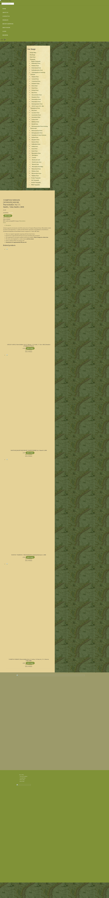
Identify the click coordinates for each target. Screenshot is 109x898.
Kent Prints (34, 110)
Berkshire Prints (35, 65)
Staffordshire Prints (36, 144)
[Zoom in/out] (1, 883)
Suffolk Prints (35, 146)
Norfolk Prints (35, 124)
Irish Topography (35, 180)
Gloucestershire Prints (37, 94)
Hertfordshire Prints (36, 101)
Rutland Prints (35, 137)
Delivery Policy (22, 779)
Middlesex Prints (35, 121)
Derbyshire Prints (35, 83)
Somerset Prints (35, 142)
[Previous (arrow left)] (1, 885)
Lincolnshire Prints (36, 117)
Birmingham (35, 155)
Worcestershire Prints (36, 173)
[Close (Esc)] (10, 883)
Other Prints (32, 57)
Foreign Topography (35, 178)
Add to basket (8, 215)
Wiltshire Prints (35, 171)
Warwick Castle (35, 164)
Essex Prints (34, 92)
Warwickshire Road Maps (37, 166)
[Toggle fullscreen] (4, 883)
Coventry (34, 157)
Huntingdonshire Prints (37, 103)
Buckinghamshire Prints (37, 70)
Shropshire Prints (35, 139)
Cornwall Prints (35, 79)
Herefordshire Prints (36, 99)
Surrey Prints (34, 148)
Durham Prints (35, 90)
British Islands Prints (36, 67)
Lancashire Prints (35, 112)
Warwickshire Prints (36, 153)
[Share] (7, 883)
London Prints (35, 119)
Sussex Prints (34, 151)
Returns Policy (22, 781)
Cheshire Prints (35, 76)
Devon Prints (34, 85)
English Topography (35, 61)
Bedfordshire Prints (36, 63)
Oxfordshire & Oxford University (39, 135)
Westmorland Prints (36, 168)
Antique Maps (33, 52)
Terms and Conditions (23, 776)
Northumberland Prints (37, 130)
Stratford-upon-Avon (36, 162)
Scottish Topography (36, 182)
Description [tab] (8, 225)
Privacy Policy (21, 774)
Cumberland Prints (36, 81)
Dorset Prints (35, 88)
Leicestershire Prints (36, 115)
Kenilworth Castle (36, 159)
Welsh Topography (35, 184)
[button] (6, 217)
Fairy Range (32, 54)
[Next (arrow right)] (4, 885)
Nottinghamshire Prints (37, 132)
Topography (32, 59)
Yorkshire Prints (35, 175)
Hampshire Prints (36, 97)
